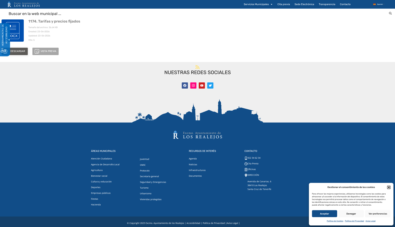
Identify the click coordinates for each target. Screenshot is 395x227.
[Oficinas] (245, 169)
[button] (388, 187)
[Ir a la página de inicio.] (23, 4)
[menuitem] (258, 4)
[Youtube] (202, 85)
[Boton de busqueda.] (390, 13)
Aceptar (324, 213)
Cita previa (283, 4)
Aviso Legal (371, 221)
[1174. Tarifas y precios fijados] (13, 30)
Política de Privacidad (354, 221)
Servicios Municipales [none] (256, 4)
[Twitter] (210, 85)
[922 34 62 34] (245, 158)
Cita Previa (252, 163)
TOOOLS (263, 223)
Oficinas (251, 169)
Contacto (345, 4)
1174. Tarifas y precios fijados (54, 21)
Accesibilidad (193, 223)
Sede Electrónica (304, 4)
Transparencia (327, 4)
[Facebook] (185, 85)
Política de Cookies (335, 221)
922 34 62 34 (253, 157)
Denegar (351, 213)
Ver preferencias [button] (378, 213)
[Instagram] (193, 85)
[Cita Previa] (245, 163)
